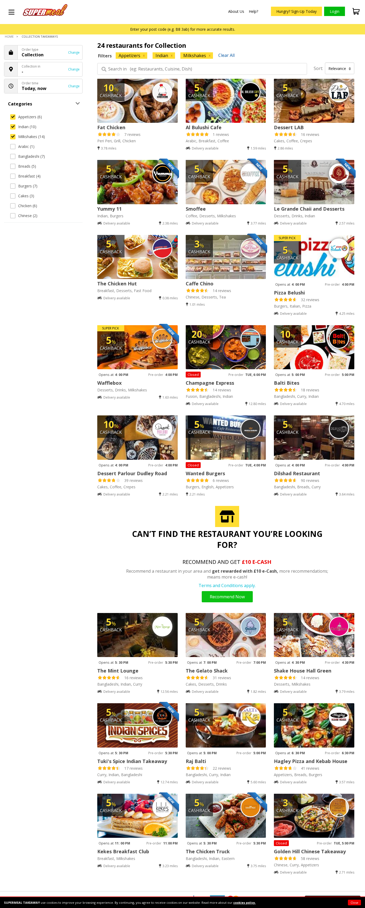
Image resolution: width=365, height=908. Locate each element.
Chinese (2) (27, 215)
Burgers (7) (27, 185)
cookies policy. (244, 903)
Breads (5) (27, 166)
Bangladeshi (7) (31, 156)
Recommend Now (227, 597)
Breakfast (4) (29, 176)
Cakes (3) (26, 195)
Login (334, 11)
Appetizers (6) (30, 116)
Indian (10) (27, 126)
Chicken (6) (27, 205)
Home (9, 36)
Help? (253, 11)
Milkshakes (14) (31, 136)
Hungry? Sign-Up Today (296, 11)
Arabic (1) (26, 146)
